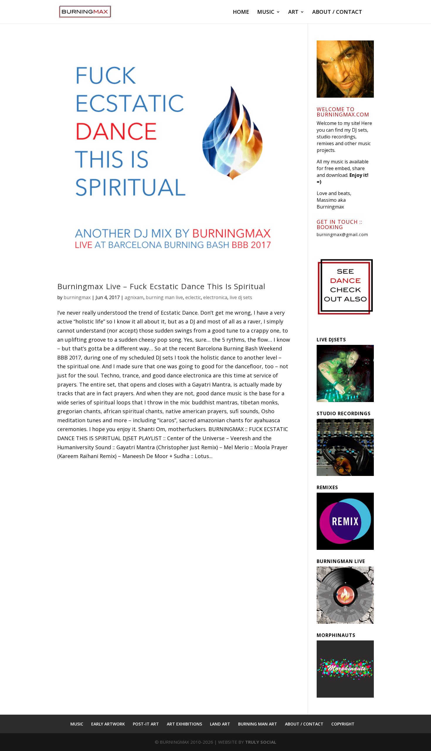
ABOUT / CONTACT (337, 12)
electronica (215, 297)
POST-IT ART (146, 724)
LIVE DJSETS (331, 339)
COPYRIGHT (342, 724)
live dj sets (241, 297)
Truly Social (260, 742)
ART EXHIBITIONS (184, 724)
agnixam (134, 297)
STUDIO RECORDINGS (344, 413)
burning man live (164, 297)
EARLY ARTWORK (108, 724)
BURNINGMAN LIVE (341, 561)
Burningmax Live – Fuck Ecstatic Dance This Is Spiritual (161, 286)
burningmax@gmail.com (342, 234)
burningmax (77, 297)
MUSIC (265, 12)
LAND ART (220, 724)
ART (293, 12)
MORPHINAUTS (336, 635)
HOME (241, 12)
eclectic (193, 297)
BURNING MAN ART (257, 724)
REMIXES (327, 487)
